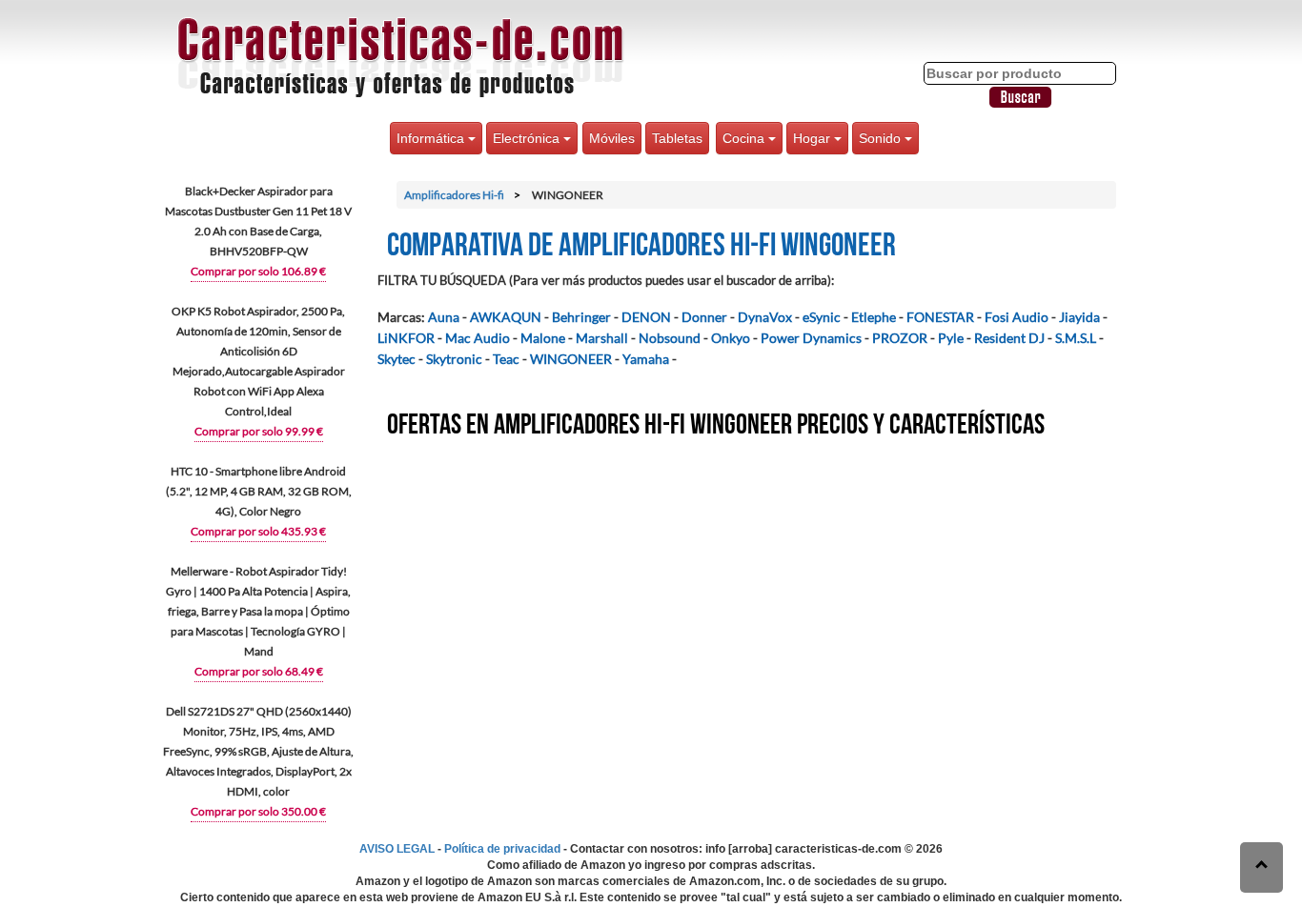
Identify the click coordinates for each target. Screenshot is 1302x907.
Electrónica (528, 138)
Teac (506, 359)
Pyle (951, 338)
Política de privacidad (502, 849)
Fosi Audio (1016, 317)
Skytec (396, 359)
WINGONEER (571, 359)
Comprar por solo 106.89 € (258, 271)
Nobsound (670, 338)
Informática (432, 138)
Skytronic (454, 359)
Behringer (581, 317)
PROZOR (899, 338)
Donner (704, 317)
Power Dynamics (811, 338)
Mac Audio (477, 338)
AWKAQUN (505, 317)
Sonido (882, 138)
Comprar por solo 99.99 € (258, 431)
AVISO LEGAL (397, 849)
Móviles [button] (612, 138)
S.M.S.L (1075, 338)
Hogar (813, 138)
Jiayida (1079, 317)
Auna (443, 317)
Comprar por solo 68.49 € (258, 671)
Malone (542, 338)
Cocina (745, 138)
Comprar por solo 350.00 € (258, 811)
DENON (646, 317)
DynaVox (765, 317)
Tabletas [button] (677, 138)
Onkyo (730, 338)
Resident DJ (1009, 338)
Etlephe (873, 317)
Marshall (602, 338)
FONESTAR (940, 317)
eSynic (822, 317)
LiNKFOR (406, 338)
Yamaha (645, 359)
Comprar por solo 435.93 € (258, 531)
